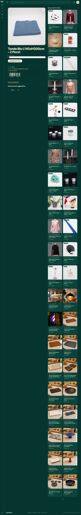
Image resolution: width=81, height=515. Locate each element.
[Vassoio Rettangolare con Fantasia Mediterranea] (55, 365)
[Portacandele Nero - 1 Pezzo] (70, 110)
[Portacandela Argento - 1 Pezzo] (55, 272)
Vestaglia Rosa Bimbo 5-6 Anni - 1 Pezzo (55, 237)
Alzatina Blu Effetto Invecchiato (68, 446)
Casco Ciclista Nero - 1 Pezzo (69, 260)
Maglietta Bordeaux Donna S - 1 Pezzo (68, 27)
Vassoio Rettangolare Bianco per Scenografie (54, 422)
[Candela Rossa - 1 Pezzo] (70, 40)
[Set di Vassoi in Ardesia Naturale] (55, 481)
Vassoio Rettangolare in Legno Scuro (69, 329)
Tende (26, 68)
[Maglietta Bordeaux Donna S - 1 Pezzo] (70, 17)
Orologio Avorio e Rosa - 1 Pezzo (70, 74)
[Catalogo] (2, 5)
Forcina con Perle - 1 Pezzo (68, 283)
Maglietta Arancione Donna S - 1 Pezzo (68, 97)
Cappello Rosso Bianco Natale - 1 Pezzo (69, 213)
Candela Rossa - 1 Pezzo (70, 50)
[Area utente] (2, 17)
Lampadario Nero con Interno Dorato (69, 306)
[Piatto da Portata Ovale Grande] (70, 505)
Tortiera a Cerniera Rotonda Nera (68, 492)
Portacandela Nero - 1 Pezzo (54, 74)
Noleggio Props (21, 68)
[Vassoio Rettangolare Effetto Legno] (55, 342)
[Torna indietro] (7, 2)
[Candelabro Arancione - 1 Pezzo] (55, 86)
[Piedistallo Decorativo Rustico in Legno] (70, 458)
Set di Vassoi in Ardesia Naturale (54, 492)
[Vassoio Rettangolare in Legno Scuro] (70, 319)
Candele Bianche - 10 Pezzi (54, 144)
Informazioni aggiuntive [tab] (13, 82)
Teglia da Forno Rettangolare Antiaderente (67, 353)
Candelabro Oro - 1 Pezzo (70, 166)
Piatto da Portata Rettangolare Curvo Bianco (53, 469)
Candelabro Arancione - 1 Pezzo (55, 97)
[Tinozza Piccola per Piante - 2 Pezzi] (70, 133)
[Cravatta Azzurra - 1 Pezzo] (70, 226)
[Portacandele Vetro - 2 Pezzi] (70, 179)
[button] (43, 10)
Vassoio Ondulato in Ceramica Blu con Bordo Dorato (69, 422)
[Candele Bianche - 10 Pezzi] (55, 133)
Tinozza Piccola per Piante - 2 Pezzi (68, 144)
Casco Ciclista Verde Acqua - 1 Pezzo (54, 190)
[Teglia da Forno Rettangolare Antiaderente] (70, 342)
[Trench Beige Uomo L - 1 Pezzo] (55, 156)
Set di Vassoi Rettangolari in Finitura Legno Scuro (70, 376)
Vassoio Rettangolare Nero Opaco (54, 399)
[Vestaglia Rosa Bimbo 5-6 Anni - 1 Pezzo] (55, 226)
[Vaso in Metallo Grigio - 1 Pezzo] (55, 203)
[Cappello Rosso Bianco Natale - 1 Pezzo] (70, 203)
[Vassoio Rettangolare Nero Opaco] (55, 389)
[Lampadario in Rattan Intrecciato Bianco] (55, 40)
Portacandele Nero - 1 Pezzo (69, 120)
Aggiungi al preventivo (15, 61)
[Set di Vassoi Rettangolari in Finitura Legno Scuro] (70, 365)
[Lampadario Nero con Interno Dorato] (70, 296)
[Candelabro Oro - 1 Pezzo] (70, 156)
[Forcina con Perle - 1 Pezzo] (70, 272)
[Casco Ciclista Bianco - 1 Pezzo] (55, 17)
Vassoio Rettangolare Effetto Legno (54, 353)
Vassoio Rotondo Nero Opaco (69, 399)
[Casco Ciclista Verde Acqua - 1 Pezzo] (55, 179)
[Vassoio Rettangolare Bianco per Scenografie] (55, 412)
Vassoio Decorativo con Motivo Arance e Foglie (54, 446)
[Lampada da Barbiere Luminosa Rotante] (55, 319)
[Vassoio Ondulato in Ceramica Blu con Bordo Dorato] (70, 412)
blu (10, 70)
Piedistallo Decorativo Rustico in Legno (69, 469)
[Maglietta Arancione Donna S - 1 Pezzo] (70, 86)
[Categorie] (2, 8)
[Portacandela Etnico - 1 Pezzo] (55, 110)
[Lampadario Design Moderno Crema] (55, 296)
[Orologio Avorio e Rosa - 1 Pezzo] (70, 63)
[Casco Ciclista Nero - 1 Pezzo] (70, 249)
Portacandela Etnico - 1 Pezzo (54, 120)
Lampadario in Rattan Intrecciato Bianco (54, 51)
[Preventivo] (2, 14)
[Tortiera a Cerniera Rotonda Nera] (70, 481)
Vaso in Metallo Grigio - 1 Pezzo (54, 213)
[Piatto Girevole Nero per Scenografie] (55, 505)
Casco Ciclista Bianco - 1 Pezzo (54, 27)
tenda (13, 70)
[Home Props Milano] (2, 2)
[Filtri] (2, 11)
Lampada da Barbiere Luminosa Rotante (54, 329)
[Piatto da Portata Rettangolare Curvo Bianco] (55, 458)
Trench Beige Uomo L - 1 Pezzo (54, 167)
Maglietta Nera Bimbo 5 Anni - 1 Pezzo (54, 260)
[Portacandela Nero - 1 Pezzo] (55, 63)
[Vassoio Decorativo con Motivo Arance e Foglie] (55, 435)
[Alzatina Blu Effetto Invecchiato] (70, 435)
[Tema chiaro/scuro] (2, 513)
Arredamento (15, 68)
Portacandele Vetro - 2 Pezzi (69, 190)
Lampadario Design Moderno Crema (53, 306)
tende (16, 70)
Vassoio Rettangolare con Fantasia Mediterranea (55, 376)
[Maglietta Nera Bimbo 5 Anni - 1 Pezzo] (55, 249)
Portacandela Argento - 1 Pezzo (55, 283)
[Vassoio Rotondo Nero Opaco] (70, 389)
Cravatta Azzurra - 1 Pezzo (68, 237)
